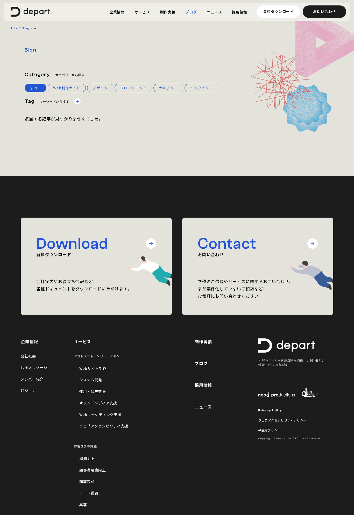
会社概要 (28, 356)
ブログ (201, 363)
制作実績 (203, 341)
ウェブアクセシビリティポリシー (282, 420)
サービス (82, 341)
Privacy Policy (270, 410)
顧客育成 (87, 481)
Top (13, 28)
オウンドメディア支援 (98, 402)
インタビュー (201, 87)
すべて (35, 87)
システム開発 (90, 379)
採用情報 (203, 385)
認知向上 (87, 458)
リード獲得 (88, 493)
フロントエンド (133, 87)
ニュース (203, 407)
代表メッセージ (34, 367)
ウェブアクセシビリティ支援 (103, 425)
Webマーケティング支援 (100, 414)
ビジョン (28, 390)
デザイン (100, 87)
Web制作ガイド (66, 87)
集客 (83, 504)
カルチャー (168, 87)
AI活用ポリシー (269, 430)
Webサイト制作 (93, 368)
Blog (25, 28)
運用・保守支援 (92, 391)
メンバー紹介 (32, 379)
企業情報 (29, 341)
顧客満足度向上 (92, 470)
